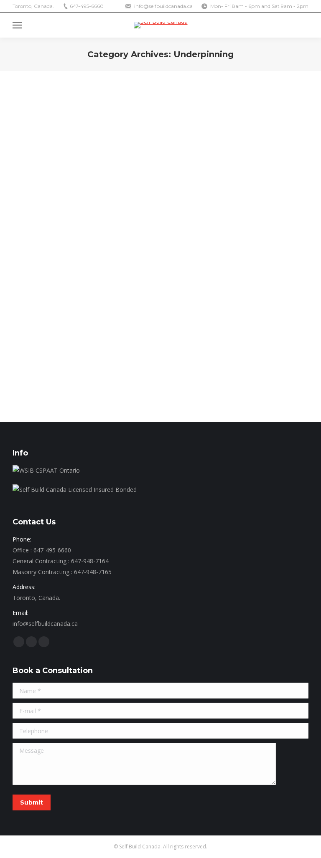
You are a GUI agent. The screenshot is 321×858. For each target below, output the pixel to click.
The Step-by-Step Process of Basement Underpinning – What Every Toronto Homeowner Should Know (159, 306)
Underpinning (39, 327)
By (75, 327)
